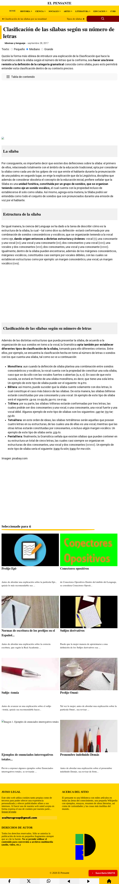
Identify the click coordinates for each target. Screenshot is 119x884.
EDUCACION (99, 11)
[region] (59, 108)
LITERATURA (81, 11)
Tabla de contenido (23, 76)
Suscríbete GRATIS (105, 873)
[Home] (109, 882)
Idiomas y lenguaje (15, 43)
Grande (48, 49)
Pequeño (19, 49)
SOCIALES (54, 11)
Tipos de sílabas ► (76, 19)
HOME (12, 10)
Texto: (5, 49)
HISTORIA (25, 11)
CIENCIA (39, 11)
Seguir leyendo (9, 811)
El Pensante (59, 3)
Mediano (34, 49)
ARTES (67, 11)
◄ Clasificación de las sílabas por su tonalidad (24, 19)
